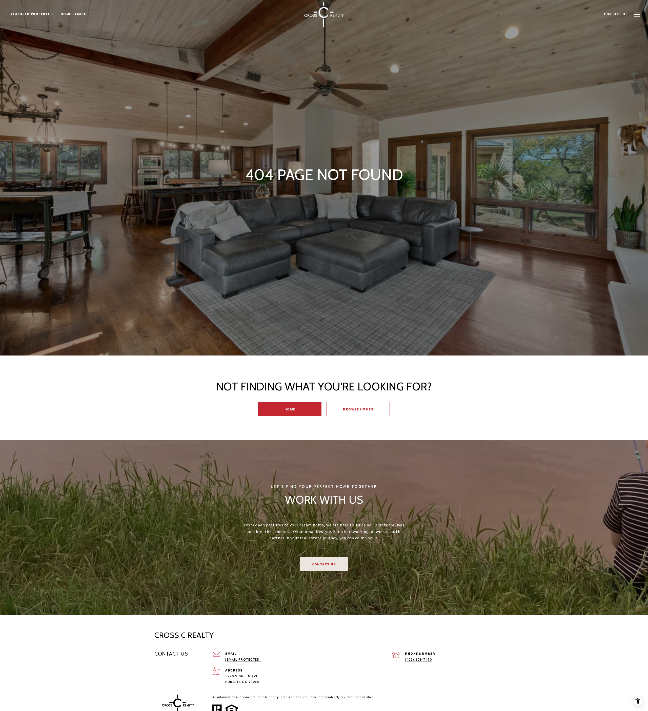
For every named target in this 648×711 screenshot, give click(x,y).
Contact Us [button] (324, 564)
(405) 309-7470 (418, 659)
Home (290, 409)
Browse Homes (358, 409)
